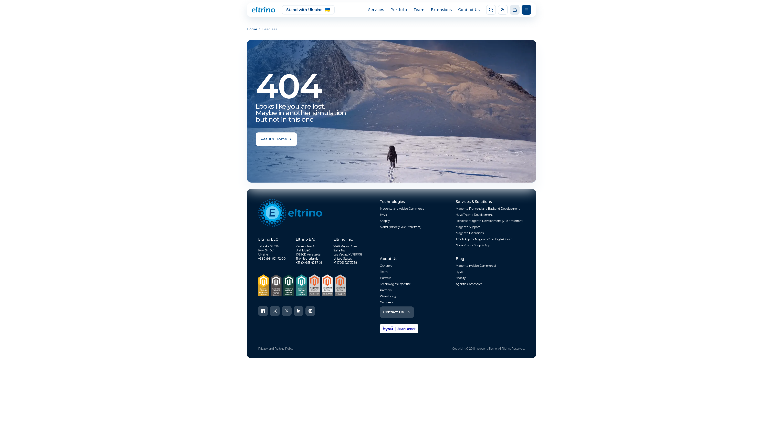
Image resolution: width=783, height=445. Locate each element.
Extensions (441, 10)
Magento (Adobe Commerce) (476, 266)
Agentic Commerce (469, 284)
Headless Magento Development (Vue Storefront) (489, 221)
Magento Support (468, 227)
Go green (386, 302)
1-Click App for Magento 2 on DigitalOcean (484, 239)
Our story (386, 266)
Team (419, 10)
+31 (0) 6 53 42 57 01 (309, 262)
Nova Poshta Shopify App (473, 245)
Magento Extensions (470, 233)
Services (376, 10)
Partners (385, 290)
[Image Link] (263, 9)
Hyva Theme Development (474, 215)
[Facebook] (263, 311)
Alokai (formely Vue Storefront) (400, 227)
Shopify (385, 221)
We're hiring (388, 296)
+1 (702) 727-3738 (345, 262)
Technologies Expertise (395, 284)
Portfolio (398, 10)
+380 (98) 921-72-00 (271, 258)
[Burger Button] (526, 10)
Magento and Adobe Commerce (402, 208)
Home (252, 29)
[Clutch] (310, 311)
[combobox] (503, 10)
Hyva (383, 215)
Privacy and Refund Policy (275, 348)
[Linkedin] (298, 311)
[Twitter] (287, 311)
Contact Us (469, 10)
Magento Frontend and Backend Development (488, 208)
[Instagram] (275, 311)
